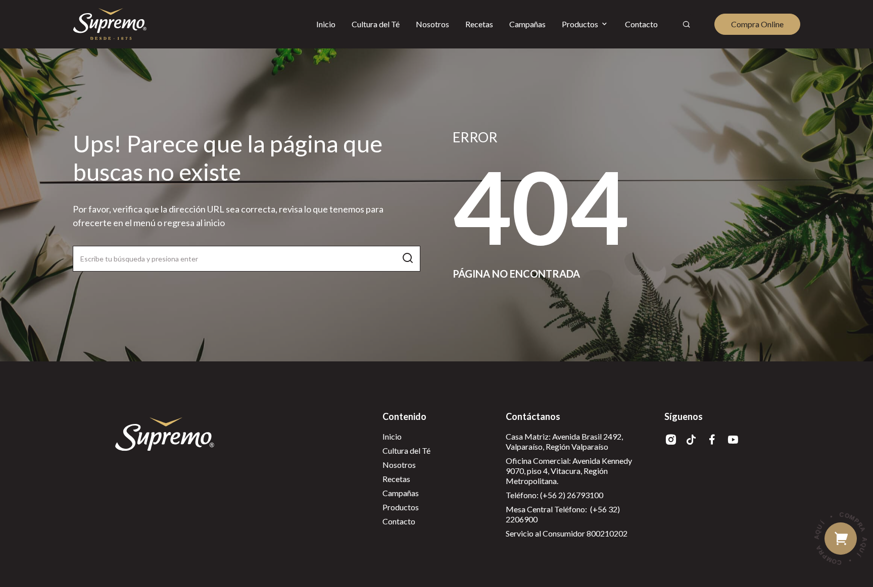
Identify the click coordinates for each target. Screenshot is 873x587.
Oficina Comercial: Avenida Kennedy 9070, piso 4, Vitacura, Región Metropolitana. (569, 471)
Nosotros (399, 464)
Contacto (398, 521)
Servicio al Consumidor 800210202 (566, 533)
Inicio (392, 436)
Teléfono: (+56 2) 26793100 (554, 495)
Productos (400, 507)
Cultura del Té (406, 450)
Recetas (396, 479)
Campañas (400, 493)
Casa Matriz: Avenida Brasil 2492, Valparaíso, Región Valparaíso (564, 441)
